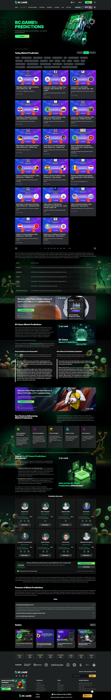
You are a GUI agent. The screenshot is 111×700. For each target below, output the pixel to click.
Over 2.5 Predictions (68, 64)
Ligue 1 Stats (81, 687)
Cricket (51, 60)
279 (51, 248)
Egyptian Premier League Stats (85, 683)
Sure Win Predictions (57, 57)
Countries (42, 7)
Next (95, 248)
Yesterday (80, 52)
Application (77, 7)
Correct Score (47, 57)
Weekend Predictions (20, 64)
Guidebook (49, 7)
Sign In (80, 2)
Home (16, 7)
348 (70, 248)
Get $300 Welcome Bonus (26, 310)
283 (64, 248)
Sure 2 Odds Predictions (32, 64)
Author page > (24, 524)
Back (16, 248)
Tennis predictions (40, 687)
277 (45, 248)
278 (48, 248)
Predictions (23, 7)
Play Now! (88, 695)
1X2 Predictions (84, 57)
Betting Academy (32, 7)
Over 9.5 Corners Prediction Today (34, 67)
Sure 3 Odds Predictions (45, 64)
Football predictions (40, 685)
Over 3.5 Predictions (79, 64)
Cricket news (60, 687)
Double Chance (44, 60)
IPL (81, 367)
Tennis (63, 60)
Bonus (86, 7)
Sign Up (88, 2)
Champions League (74, 367)
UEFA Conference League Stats (85, 685)
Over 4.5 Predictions (20, 67)
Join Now (22, 36)
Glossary (56, 7)
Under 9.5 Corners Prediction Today (51, 67)
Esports (82, 60)
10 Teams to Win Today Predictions (69, 67)
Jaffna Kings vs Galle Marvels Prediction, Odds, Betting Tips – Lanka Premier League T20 (55, 205)
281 (58, 248)
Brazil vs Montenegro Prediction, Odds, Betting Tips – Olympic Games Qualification (82, 147)
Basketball (57, 60)
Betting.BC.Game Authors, (37, 343)
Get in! (6, 688)
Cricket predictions (40, 690)
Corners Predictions (38, 57)
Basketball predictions (41, 688)
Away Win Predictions (73, 57)
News (59, 683)
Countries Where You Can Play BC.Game (87, 688)
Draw (65, 57)
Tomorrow (92, 52)
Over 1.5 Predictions (57, 64)
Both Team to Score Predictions (31, 60)
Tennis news (60, 690)
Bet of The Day (19, 60)
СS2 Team (68, 7)
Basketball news (61, 685)
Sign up (92, 675)
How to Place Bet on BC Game (85, 690)
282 (61, 248)
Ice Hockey (76, 60)
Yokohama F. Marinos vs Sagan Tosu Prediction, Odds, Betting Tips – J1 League (55, 88)
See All (92, 624)
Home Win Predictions (26, 57)
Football (17, 57)
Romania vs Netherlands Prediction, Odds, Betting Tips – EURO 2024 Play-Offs (82, 177)
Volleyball (69, 60)
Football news (60, 688)
